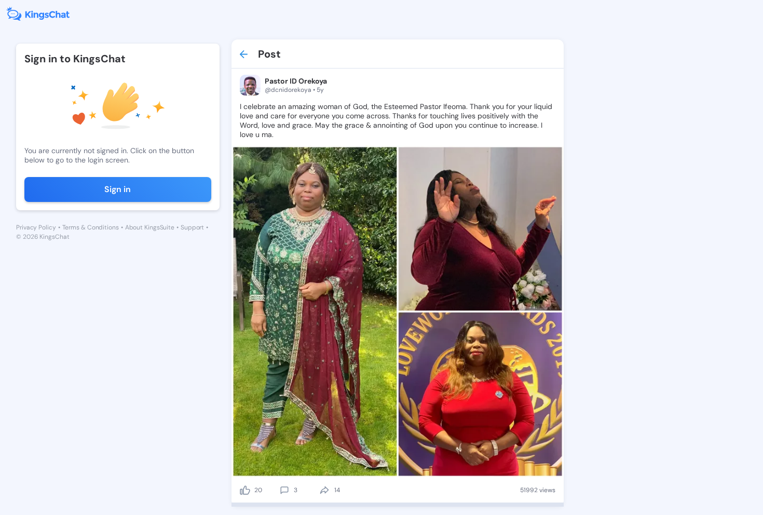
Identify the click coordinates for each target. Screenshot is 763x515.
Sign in (117, 189)
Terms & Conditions (90, 227)
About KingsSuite (149, 227)
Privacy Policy (36, 227)
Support (192, 227)
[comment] (284, 490)
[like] (245, 490)
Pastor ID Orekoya (296, 81)
